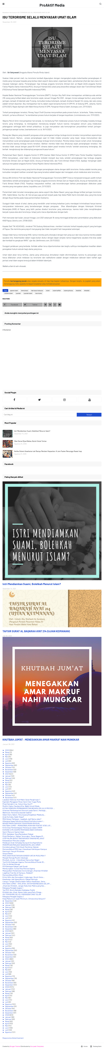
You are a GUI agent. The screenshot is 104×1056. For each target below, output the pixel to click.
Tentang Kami (97, 1046)
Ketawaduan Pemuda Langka (14, 840)
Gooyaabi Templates (37, 1046)
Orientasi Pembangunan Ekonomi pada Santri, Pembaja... (25, 810)
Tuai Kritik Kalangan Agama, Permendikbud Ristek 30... (24, 862)
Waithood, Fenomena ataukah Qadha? (17, 812)
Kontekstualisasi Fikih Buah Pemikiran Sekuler (21, 847)
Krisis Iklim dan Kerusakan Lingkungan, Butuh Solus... (24, 877)
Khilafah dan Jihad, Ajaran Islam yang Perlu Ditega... (23, 892)
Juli (6, 761)
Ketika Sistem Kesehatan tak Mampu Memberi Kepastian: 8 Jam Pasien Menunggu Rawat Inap (48, 451)
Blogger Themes (15, 1046)
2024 (7, 959)
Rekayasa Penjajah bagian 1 (13, 888)
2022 (7, 903)
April (7, 754)
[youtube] (90, 399)
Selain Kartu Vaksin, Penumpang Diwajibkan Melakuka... (24, 815)
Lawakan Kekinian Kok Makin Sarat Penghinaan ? (21, 800)
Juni (7, 759)
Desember (9, 772)
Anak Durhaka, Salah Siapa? (13, 817)
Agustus (8, 763)
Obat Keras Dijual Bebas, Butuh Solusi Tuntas (30, 441)
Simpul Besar (8, 853)
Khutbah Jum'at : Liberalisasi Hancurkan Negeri (21, 860)
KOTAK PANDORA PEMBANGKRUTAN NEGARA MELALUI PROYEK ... (29, 808)
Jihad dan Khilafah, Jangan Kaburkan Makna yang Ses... (24, 886)
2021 (7, 774)
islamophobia (68, 290)
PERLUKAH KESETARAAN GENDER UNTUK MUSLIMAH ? (24, 856)
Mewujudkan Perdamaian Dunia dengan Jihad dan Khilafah (25, 871)
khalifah (78, 290)
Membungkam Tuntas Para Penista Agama (19, 868)
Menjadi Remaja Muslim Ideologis (15, 858)
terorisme (13, 12)
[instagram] (64, 399)
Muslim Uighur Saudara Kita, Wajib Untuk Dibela (21, 806)
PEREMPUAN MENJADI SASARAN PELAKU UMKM (21, 845)
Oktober (8, 767)
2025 (7, 987)
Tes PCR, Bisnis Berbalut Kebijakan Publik (19, 890)
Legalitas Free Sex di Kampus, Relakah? (18, 873)
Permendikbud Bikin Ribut (13, 875)
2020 (7, 750)
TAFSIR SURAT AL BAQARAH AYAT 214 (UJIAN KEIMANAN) (36, 631)
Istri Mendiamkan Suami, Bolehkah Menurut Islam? (32, 431)
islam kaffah (57, 290)
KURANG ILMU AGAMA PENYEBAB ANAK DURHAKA (22, 830)
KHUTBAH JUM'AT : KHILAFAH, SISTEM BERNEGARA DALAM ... (27, 884)
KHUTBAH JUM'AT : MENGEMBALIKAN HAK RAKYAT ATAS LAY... (27, 825)
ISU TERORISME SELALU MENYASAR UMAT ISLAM (22, 894)
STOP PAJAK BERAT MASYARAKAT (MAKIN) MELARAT (23, 838)
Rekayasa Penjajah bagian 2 (13, 896)
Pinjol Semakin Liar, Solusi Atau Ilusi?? (17, 804)
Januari (8, 776)
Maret (7, 752)
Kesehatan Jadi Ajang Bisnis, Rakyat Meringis (20, 879)
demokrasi (24, 290)
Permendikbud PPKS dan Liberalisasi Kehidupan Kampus (25, 849)
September (9, 765)
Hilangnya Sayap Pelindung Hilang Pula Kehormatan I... (23, 821)
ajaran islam (14, 290)
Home (86, 1046)
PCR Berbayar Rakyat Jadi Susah (15, 866)
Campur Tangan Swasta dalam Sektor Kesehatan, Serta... (24, 881)
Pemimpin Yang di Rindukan (13, 851)
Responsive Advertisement (13, 1038)
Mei (6, 757)
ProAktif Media (52, 5)
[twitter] (39, 399)
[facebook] (14, 399)
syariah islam (28, 293)
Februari (8, 778)
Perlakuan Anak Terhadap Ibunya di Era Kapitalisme (22, 843)
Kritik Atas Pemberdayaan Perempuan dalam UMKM (22, 828)
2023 (7, 931)
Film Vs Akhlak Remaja (11, 864)
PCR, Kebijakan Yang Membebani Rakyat (18, 834)
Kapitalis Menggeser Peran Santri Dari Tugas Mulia (22, 802)
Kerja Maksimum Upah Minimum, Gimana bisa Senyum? (24, 899)
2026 (7, 1015)
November (9, 769)
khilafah (86, 290)
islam (48, 290)
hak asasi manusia (37, 290)
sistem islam (8, 293)
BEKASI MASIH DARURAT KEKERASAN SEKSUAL (21, 823)
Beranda (5, 12)
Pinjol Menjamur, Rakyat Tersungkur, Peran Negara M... (23, 836)
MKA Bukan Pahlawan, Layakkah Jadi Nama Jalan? (22, 819)
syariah (18, 293)
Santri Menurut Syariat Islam (13, 832)
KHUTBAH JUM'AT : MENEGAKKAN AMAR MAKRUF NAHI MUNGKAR (41, 739)
